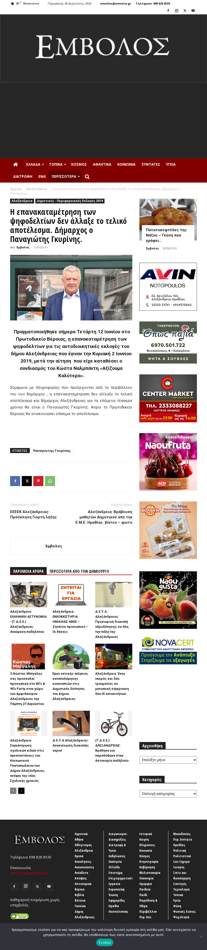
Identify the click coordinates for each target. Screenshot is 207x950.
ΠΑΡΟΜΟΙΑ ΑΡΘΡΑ (28, 571)
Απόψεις (81, 878)
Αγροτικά (81, 834)
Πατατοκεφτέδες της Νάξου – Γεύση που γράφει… (166, 235)
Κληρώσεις (147, 845)
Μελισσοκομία (150, 872)
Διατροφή (22, 176)
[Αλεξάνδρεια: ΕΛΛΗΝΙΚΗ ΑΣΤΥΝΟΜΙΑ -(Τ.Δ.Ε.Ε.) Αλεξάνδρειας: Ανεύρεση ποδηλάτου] (28, 594)
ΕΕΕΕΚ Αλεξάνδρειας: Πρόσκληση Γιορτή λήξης (33, 514)
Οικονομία (146, 878)
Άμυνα (79, 856)
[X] (185, 10)
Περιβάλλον (148, 911)
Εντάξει (105, 942)
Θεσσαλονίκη (118, 911)
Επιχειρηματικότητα (124, 878)
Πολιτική (179, 850)
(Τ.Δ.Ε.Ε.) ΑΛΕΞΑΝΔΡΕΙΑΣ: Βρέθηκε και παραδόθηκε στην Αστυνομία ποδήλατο (111, 750)
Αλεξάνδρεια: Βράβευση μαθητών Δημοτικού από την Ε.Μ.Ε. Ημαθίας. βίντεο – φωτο (103, 517)
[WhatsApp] (50, 481)
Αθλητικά (102, 164)
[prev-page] (13, 791)
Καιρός (144, 839)
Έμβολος (23, 247)
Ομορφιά (145, 883)
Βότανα (80, 900)
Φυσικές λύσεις (184, 911)
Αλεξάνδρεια (36, 189)
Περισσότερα (64, 176)
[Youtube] (193, 10)
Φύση (177, 906)
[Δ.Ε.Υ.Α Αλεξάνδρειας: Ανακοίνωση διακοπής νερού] (71, 723)
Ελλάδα (33, 164)
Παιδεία (145, 889)
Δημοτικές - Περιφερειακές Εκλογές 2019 (70, 201)
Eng (42, 176)
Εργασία (114, 883)
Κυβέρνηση (147, 867)
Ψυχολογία (181, 917)
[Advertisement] (103, 120)
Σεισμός (179, 867)
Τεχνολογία (181, 889)
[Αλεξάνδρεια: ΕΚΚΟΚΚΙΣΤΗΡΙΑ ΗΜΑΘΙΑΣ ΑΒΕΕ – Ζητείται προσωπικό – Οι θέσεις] (71, 594)
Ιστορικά (145, 834)
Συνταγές (151, 164)
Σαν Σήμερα (181, 861)
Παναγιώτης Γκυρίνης (52, 450)
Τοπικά (56, 164)
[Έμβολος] (103, 48)
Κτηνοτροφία (149, 861)
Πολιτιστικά (182, 856)
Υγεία (171, 164)
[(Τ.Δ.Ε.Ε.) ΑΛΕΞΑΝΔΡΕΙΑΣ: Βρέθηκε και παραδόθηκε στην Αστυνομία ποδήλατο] (113, 723)
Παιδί (143, 895)
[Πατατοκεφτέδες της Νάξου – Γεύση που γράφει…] (168, 219)
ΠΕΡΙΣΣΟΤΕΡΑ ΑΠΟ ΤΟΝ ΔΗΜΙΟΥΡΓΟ (79, 571)
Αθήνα (79, 839)
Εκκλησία (115, 861)
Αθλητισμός (83, 845)
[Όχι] (200, 936)
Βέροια (80, 889)
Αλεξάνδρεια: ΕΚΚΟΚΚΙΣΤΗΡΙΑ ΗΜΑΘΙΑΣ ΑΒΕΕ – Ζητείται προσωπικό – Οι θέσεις (70, 622)
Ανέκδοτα (81, 872)
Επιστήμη (115, 872)
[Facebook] (168, 10)
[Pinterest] (38, 481)
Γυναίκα (80, 906)
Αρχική (15, 189)
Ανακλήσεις (83, 861)
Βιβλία (79, 895)
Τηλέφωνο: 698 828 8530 (153, 3)
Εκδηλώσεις (117, 856)
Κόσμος (79, 164)
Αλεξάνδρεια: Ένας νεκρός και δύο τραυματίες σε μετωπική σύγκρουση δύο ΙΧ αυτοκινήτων (112, 684)
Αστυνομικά (83, 883)
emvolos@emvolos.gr (115, 3)
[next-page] (21, 791)
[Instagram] (176, 10)
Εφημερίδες (117, 900)
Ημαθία (114, 906)
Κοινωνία (126, 164)
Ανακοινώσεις (84, 867)
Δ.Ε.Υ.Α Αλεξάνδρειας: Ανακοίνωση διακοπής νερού (71, 745)
